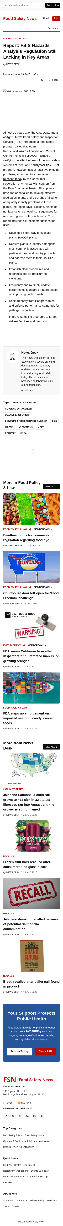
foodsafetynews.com (14, 1086)
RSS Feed (8, 1182)
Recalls (8, 856)
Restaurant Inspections (15, 1170)
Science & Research (17, 414)
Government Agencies (19, 408)
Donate (15, 1206)
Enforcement (12, 645)
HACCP (9, 427)
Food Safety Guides (35, 1135)
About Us (8, 1200)
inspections (25, 427)
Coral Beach (14, 545)
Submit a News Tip (37, 1176)
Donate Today (19, 1051)
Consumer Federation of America (26, 420)
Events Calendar (40, 1170)
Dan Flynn (13, 603)
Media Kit (52, 1200)
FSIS (54, 420)
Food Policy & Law (15, 38)
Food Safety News (35, 1221)
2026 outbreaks (13, 789)
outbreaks (44, 1141)
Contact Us (21, 1200)
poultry (10, 433)
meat (40, 427)
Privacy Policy (37, 1200)
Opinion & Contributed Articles (20, 1141)
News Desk (13, 64)
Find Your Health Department (19, 1164)
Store (6, 1206)
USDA (23, 433)
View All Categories (23, 1146)
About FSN (45, 1051)
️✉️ (8, 1102)
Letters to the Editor (14, 1176)
